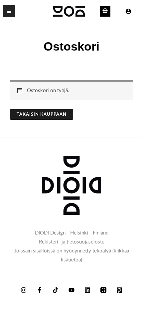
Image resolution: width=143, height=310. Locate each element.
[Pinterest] (119, 290)
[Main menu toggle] (9, 11)
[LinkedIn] (87, 290)
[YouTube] (71, 290)
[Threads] (103, 290)
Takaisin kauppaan (42, 114)
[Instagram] (24, 290)
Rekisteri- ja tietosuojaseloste (71, 241)
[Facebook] (40, 290)
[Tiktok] (56, 290)
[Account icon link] (128, 11)
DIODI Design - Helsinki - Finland (71, 233)
